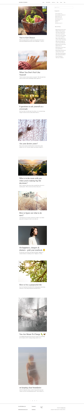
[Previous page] (28, 400)
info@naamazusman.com (23, 409)
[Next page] (36, 400)
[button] (43, 2)
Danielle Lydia (63, 407)
